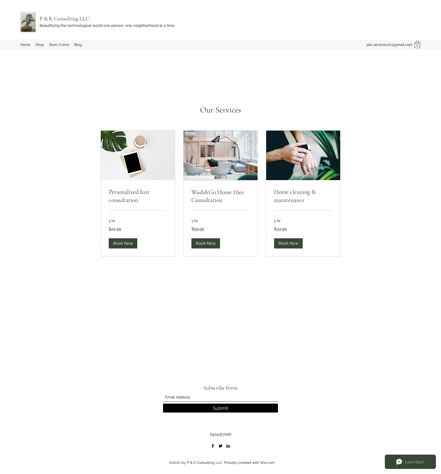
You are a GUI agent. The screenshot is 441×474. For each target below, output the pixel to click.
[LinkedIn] (228, 445)
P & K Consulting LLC (64, 18)
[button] (417, 44)
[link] (138, 196)
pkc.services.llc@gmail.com (389, 45)
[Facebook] (212, 445)
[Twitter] (220, 445)
